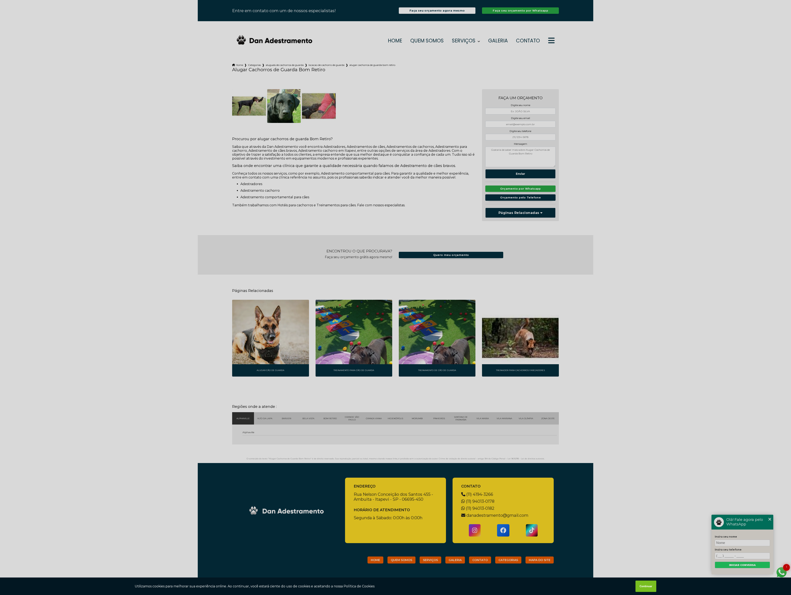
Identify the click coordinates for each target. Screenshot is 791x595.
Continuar (646, 586)
